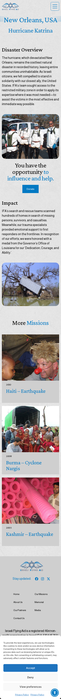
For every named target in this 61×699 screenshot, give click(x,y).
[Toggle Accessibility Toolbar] (54, 692)
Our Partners (19, 610)
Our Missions (41, 594)
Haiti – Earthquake (25, 391)
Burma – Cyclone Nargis (24, 465)
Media (38, 610)
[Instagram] (42, 578)
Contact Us (18, 618)
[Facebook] (36, 578)
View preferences (31, 686)
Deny (30, 677)
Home (16, 594)
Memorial (39, 602)
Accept (30, 668)
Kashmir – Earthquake (29, 534)
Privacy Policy (22, 694)
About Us (18, 602)
